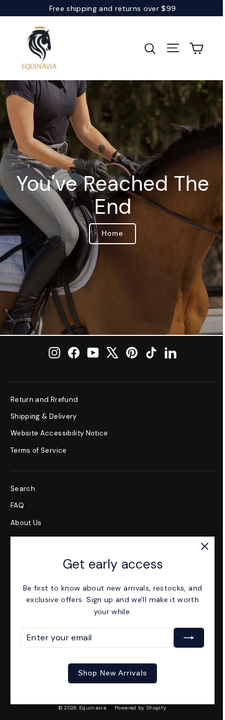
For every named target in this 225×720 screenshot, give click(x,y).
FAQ (17, 505)
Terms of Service (38, 450)
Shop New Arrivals (112, 673)
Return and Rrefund (44, 399)
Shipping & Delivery (43, 416)
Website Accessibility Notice (59, 433)
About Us (26, 522)
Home (112, 233)
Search (22, 488)
